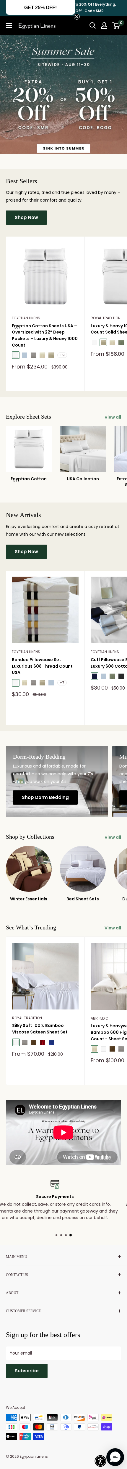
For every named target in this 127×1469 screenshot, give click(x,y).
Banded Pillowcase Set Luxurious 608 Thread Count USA (42, 666)
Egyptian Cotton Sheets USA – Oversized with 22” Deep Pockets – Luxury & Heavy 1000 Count (45, 335)
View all (113, 417)
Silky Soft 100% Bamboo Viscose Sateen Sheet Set (40, 1029)
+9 (62, 355)
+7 (62, 682)
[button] (100, 1461)
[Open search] (92, 25)
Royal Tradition (27, 1017)
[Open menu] (9, 25)
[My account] (104, 25)
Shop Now (26, 217)
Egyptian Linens (26, 317)
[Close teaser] (77, 17)
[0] (116, 25)
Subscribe (27, 1371)
